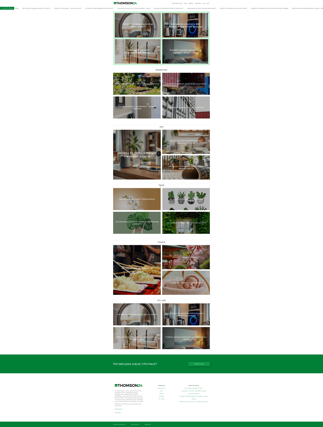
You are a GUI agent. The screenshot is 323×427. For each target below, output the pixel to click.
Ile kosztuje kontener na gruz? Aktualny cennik (186, 84)
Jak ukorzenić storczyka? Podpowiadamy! (137, 199)
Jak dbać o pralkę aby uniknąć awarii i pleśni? (189, 8)
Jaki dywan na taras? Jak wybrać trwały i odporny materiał (186, 167)
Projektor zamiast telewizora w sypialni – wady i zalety (185, 51)
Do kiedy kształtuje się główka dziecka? (186, 283)
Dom (185, 3)
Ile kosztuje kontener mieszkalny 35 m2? (186, 107)
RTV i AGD (206, 3)
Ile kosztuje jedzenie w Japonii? (137, 269)
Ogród (191, 3)
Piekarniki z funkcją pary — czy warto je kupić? (24, 8)
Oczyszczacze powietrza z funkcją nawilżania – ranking (90, 8)
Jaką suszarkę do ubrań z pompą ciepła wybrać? (158, 8)
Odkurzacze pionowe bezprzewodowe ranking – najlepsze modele (267, 8)
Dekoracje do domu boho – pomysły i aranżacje (194, 401)
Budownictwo (177, 3)
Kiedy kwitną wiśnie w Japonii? (186, 257)
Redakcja (118, 409)
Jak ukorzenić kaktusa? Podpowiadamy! (186, 199)
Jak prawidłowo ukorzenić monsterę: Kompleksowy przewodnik (137, 223)
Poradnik (198, 3)
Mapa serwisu (135, 424)
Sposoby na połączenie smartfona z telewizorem (125, 8)
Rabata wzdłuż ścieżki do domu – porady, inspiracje (136, 84)
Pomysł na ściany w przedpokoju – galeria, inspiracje (137, 107)
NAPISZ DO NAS (199, 364)
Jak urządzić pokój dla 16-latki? (194, 388)
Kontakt (118, 412)
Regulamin (148, 424)
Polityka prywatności (119, 424)
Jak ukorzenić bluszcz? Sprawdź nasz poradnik (186, 223)
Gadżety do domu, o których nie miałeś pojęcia (137, 154)
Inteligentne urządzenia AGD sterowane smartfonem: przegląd (225, 8)
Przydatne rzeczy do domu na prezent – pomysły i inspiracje (186, 142)
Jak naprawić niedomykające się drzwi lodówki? (56, 8)
